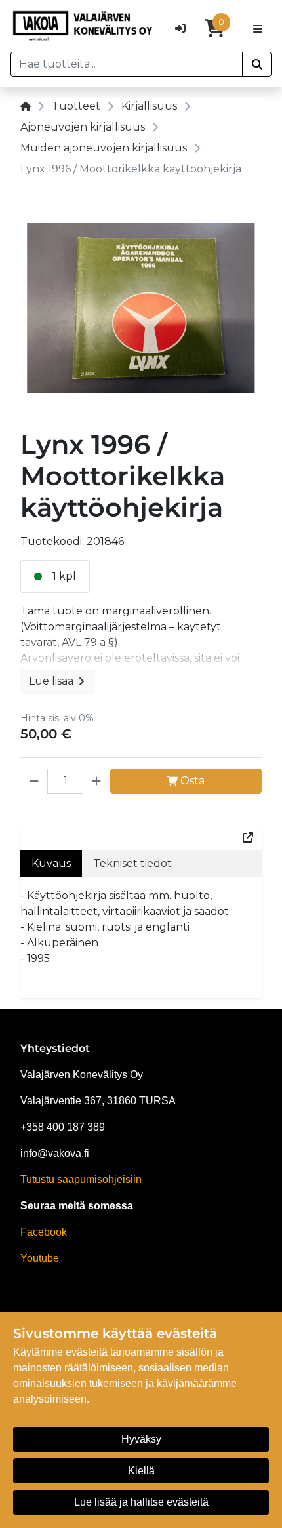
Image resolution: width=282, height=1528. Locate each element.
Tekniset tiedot (132, 863)
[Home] (25, 106)
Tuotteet (76, 106)
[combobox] (126, 64)
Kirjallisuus (149, 106)
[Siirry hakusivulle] (257, 64)
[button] (34, 781)
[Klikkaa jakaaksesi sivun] (248, 837)
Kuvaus (51, 863)
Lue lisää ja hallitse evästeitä (141, 1502)
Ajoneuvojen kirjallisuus (82, 127)
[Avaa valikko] (258, 28)
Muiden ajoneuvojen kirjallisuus (103, 148)
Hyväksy (141, 1439)
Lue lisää (52, 681)
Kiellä (141, 1470)
